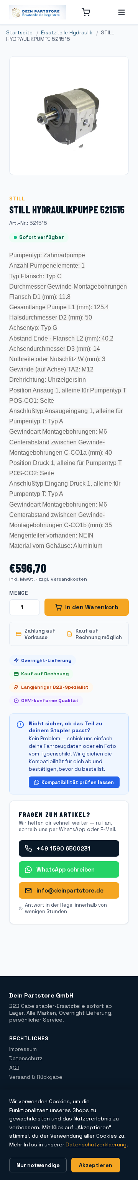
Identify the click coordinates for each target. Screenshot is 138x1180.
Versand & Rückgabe (35, 1076)
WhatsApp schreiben (65, 869)
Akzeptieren (95, 1165)
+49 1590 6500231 (63, 848)
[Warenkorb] (86, 12)
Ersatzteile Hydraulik (66, 32)
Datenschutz (26, 1058)
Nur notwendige (38, 1165)
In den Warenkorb (91, 607)
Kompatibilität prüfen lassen (77, 782)
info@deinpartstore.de (70, 890)
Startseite (19, 32)
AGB (14, 1067)
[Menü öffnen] (121, 12)
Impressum (23, 1049)
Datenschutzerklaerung (96, 1144)
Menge (18, 593)
